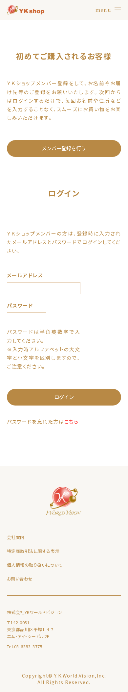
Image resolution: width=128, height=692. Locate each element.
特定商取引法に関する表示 (33, 551)
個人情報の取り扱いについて (35, 565)
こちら (71, 421)
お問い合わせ (20, 579)
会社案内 (16, 537)
